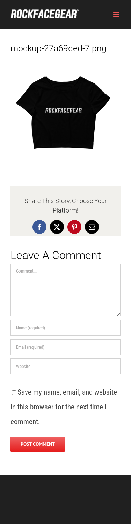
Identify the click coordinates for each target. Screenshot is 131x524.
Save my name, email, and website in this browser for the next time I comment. (63, 407)
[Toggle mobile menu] (117, 14)
